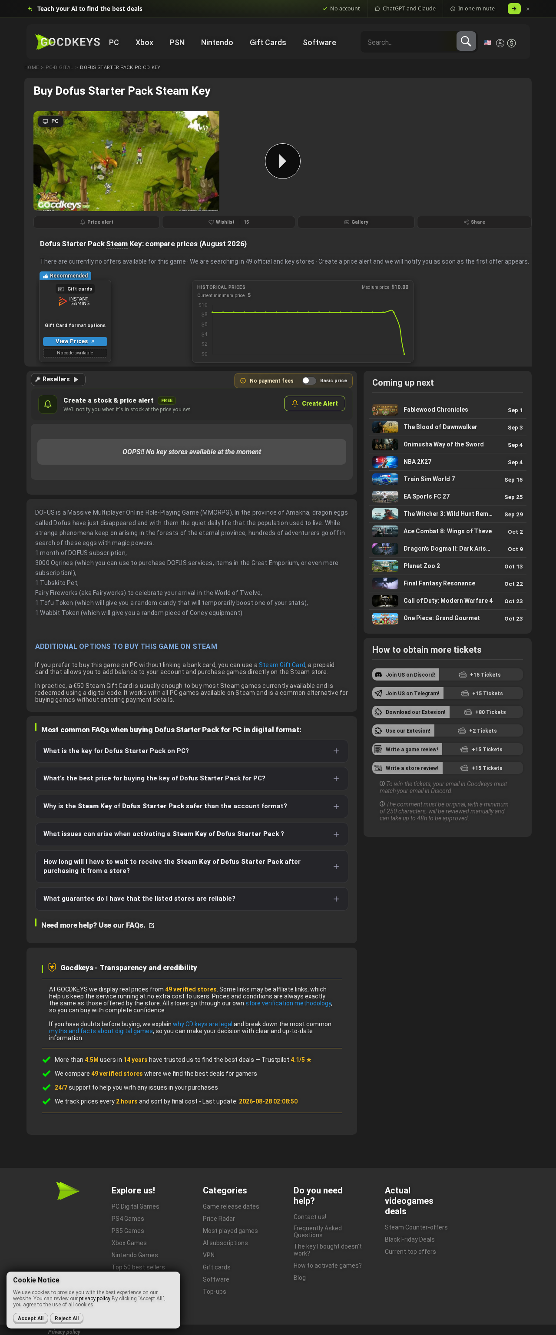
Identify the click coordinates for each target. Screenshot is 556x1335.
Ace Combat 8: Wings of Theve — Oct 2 (447, 531)
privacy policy (94, 1298)
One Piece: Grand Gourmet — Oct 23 (447, 618)
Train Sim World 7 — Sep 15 (447, 479)
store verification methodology (288, 1003)
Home (31, 67)
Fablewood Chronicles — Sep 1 (447, 409)
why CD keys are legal (202, 1024)
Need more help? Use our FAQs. (94, 925)
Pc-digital (59, 67)
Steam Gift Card (282, 664)
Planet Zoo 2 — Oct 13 (447, 566)
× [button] (528, 9)
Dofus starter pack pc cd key (120, 67)
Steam (117, 243)
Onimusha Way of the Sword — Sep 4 (447, 444)
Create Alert (320, 403)
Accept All (30, 1318)
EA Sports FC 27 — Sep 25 (447, 496)
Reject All (67, 1318)
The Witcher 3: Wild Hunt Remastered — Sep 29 (447, 514)
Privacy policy (64, 1332)
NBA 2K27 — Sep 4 (447, 461)
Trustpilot (286, 1059)
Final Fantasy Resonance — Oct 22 (447, 583)
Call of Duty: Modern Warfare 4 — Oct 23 (447, 600)
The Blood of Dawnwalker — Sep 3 (447, 427)
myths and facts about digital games (101, 1031)
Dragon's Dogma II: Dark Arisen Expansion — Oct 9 (447, 548)
